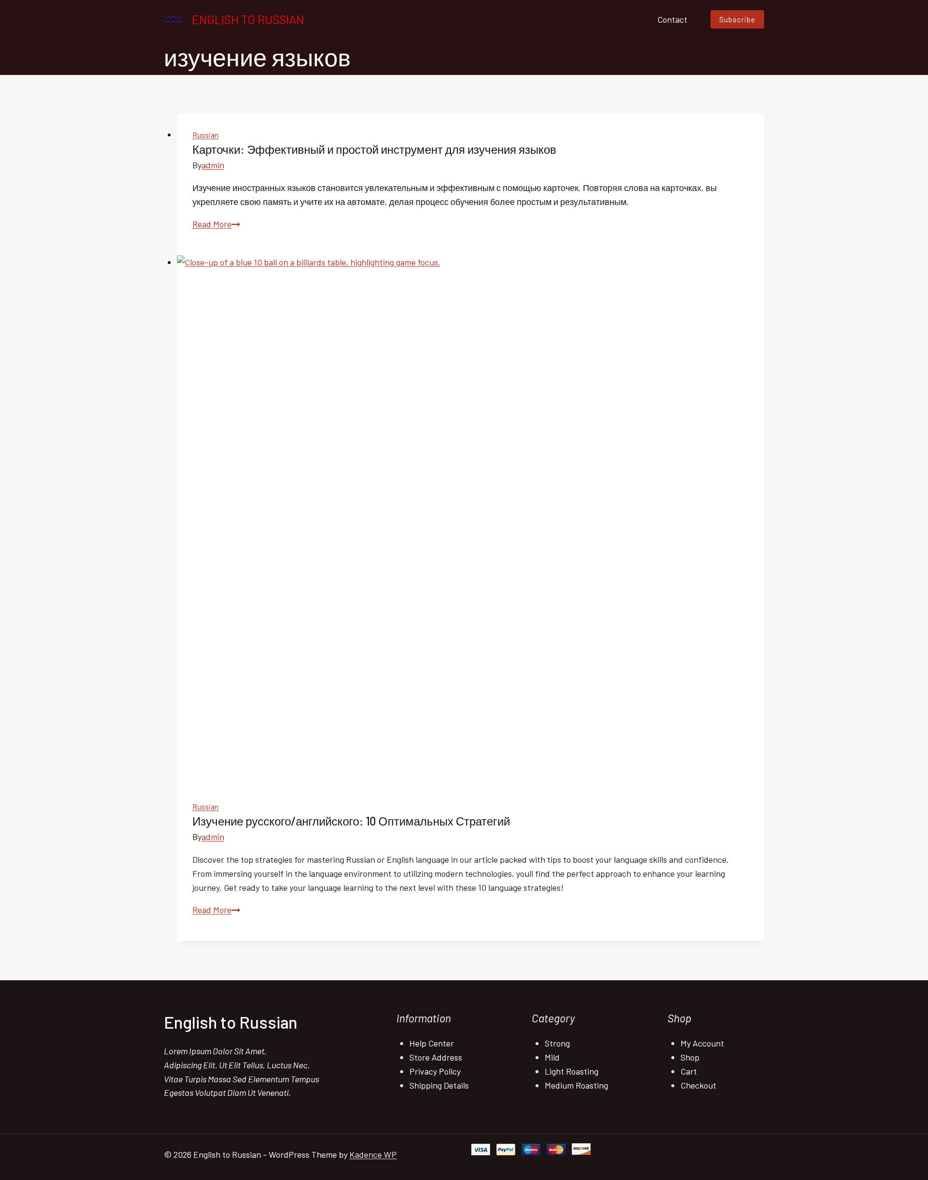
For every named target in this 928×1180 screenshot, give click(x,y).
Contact (672, 19)
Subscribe (737, 19)
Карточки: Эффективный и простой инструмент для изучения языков (374, 149)
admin (213, 165)
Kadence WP (373, 1154)
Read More (216, 224)
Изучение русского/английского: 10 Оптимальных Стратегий (351, 821)
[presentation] (470, 520)
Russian (205, 135)
